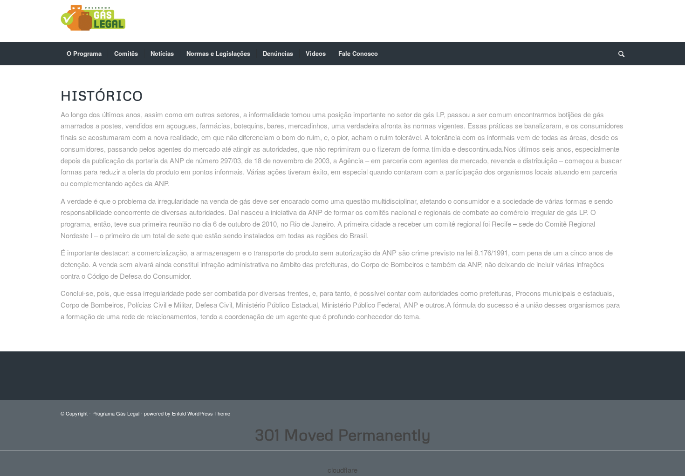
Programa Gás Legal (115, 413)
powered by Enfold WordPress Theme (187, 413)
